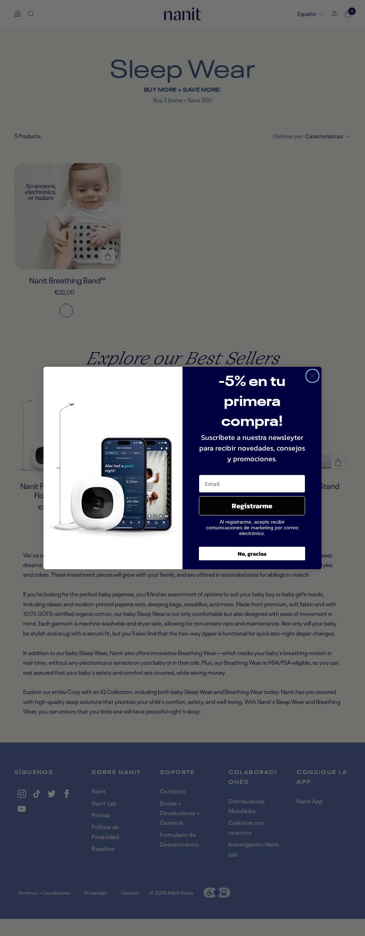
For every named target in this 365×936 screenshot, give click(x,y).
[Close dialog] (312, 376)
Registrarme (252, 505)
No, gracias (252, 553)
